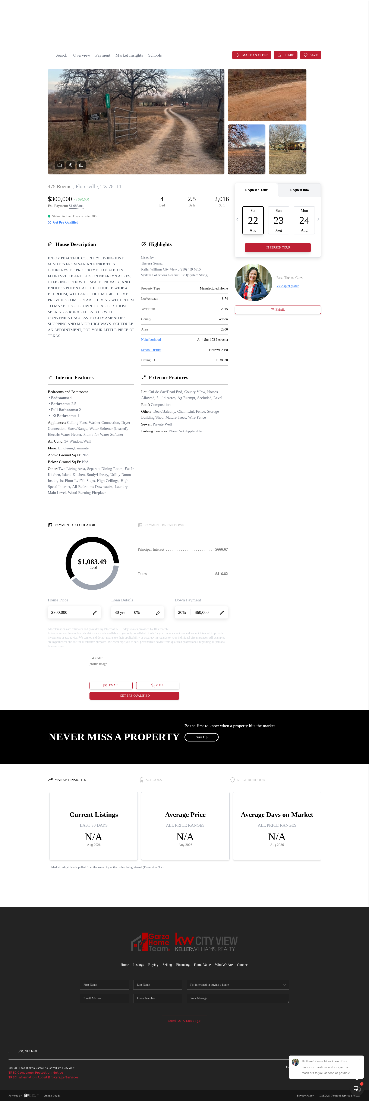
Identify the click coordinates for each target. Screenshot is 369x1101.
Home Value (202, 964)
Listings (138, 964)
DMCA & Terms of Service (334, 1095)
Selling (167, 964)
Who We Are (224, 964)
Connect (242, 964)
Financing (183, 964)
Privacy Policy (305, 1095)
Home (344, 34)
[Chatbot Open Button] (357, 1089)
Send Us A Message (184, 1021)
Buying (153, 964)
